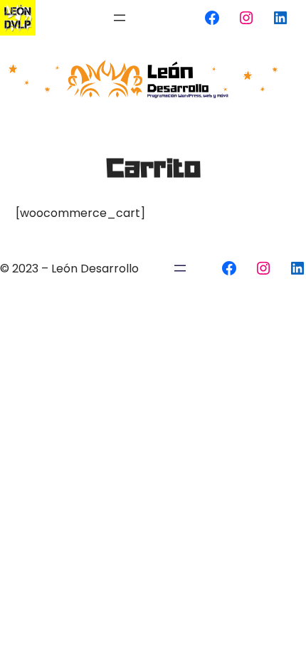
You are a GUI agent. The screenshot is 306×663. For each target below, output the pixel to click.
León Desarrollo (95, 268)
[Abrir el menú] (119, 17)
